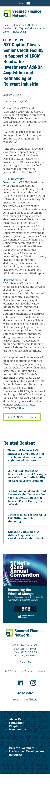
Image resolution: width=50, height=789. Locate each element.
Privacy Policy (25, 692)
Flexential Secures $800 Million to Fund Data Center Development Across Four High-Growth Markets (26, 455)
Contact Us (25, 662)
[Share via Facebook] (4, 40)
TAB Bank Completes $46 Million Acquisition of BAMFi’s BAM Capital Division (27, 535)
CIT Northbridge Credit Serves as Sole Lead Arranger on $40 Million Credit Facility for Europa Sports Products (27, 475)
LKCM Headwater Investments (14, 180)
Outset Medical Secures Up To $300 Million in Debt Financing (27, 518)
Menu (21, 3)
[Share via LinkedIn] (16, 40)
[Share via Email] (21, 40)
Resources (19, 25)
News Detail (19, 31)
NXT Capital (20, 101)
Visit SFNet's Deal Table (22, 417)
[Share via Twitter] (10, 40)
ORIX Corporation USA (19, 406)
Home (6, 25)
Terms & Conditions (25, 699)
